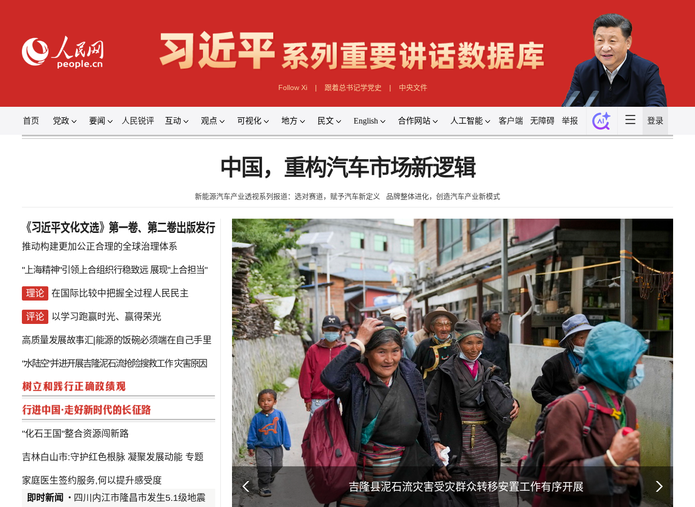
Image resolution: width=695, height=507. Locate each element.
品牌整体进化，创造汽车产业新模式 (443, 196)
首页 (31, 120)
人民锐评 (138, 120)
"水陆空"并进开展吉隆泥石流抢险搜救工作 (97, 364)
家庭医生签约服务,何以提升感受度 (92, 480)
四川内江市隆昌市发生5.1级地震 (140, 498)
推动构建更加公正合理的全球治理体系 (100, 247)
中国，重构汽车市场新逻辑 (347, 168)
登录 (655, 120)
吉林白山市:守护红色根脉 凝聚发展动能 (102, 457)
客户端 (511, 120)
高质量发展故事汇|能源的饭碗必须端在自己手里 (116, 340)
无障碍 (542, 120)
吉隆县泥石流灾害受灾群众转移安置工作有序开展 (466, 486)
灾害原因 (190, 364)
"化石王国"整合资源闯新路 (75, 434)
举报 (570, 120)
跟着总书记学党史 (353, 87)
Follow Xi (292, 87)
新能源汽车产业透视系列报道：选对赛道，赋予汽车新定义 (287, 196)
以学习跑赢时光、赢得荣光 (106, 317)
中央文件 (413, 87)
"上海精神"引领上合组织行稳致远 (86, 270)
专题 (194, 457)
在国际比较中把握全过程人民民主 (120, 293)
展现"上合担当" (178, 270)
